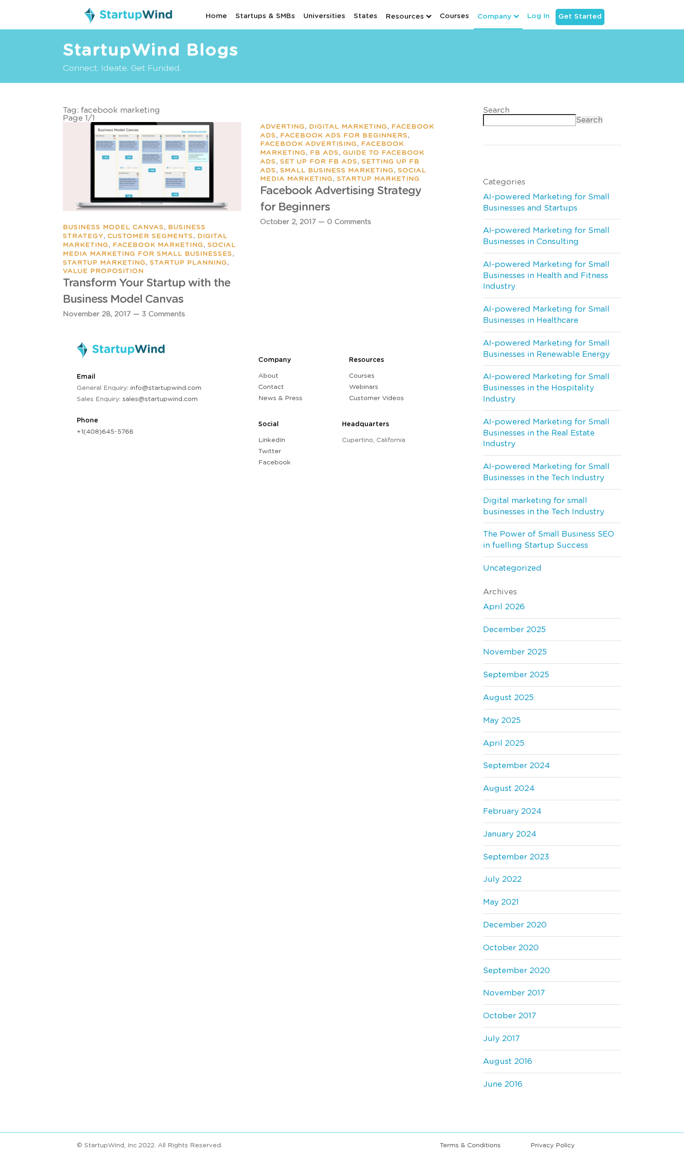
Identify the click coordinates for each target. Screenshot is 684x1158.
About (268, 376)
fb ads (324, 153)
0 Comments (349, 221)
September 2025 (516, 675)
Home (216, 16)
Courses (454, 16)
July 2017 (501, 1038)
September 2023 (516, 857)
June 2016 (503, 1084)
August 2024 (509, 788)
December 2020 (515, 925)
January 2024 (509, 834)
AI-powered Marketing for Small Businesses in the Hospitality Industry (546, 388)
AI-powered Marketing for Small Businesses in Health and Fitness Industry (546, 275)
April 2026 (504, 607)
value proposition (103, 271)
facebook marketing (158, 245)
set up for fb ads (318, 161)
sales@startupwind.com (160, 399)
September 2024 (516, 766)
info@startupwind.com (165, 388)
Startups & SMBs (265, 16)
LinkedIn (271, 440)
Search (496, 110)
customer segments (150, 236)
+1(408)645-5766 (105, 432)
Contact (271, 387)
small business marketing (337, 170)
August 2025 (508, 698)
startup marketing (104, 262)
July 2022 (502, 879)
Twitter (269, 451)
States (365, 16)
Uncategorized (512, 568)
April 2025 (503, 743)
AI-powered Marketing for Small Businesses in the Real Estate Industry (546, 433)
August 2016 (507, 1061)
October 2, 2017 (288, 221)
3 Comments (163, 314)
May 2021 (501, 902)
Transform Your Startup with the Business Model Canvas (146, 291)
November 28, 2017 (97, 314)
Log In (538, 16)
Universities (324, 16)
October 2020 (511, 948)
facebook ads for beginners (344, 135)
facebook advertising (308, 144)
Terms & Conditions (470, 1145)
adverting (282, 126)
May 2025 (502, 720)
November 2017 (514, 993)
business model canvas (113, 227)
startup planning (188, 262)
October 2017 (509, 1016)
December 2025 (514, 629)
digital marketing (348, 126)
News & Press (280, 398)
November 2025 (515, 652)
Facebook (274, 462)
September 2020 (516, 970)
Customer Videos (376, 398)
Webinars (363, 387)
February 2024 (512, 811)
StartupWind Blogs (151, 50)
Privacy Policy (552, 1145)
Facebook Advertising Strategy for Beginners (340, 198)
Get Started (580, 16)
